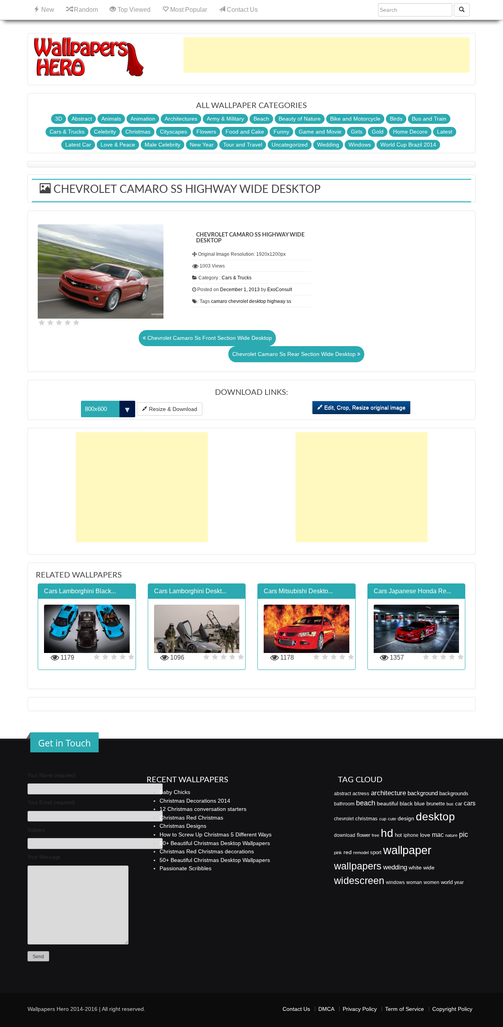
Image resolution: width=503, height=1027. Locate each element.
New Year (202, 144)
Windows (360, 144)
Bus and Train (429, 119)
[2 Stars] (50, 322)
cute (392, 818)
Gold (378, 131)
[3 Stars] (59, 322)
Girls (356, 131)
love (425, 835)
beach (365, 803)
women (431, 882)
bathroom (344, 804)
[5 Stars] (76, 322)
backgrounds (453, 793)
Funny (281, 131)
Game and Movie (320, 131)
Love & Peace (118, 144)
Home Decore (410, 131)
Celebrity (105, 131)
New (47, 9)
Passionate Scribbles (185, 868)
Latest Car (78, 144)
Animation (142, 119)
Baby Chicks (175, 792)
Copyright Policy (452, 1009)
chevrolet (238, 301)
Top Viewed (133, 9)
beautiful (387, 803)
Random (85, 9)
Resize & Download (172, 409)
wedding (395, 867)
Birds (396, 119)
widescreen (359, 880)
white (415, 867)
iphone (411, 835)
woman (414, 882)
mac (438, 834)
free (375, 835)
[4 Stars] (68, 322)
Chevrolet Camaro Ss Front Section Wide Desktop (209, 338)
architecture (388, 793)
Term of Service (404, 1009)
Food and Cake (245, 131)
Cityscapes (173, 131)
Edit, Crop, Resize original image (364, 407)
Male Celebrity (162, 144)
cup (382, 818)
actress (360, 793)
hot (398, 835)
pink (338, 852)
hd (387, 833)
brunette (435, 804)
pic (463, 834)
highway (276, 301)
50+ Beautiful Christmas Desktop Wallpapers (215, 843)
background (423, 793)
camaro (219, 301)
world (447, 882)
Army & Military (225, 119)
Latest (444, 131)
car (458, 804)
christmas (366, 819)
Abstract (82, 119)
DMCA (326, 1009)
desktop (257, 301)
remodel (361, 852)
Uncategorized (290, 144)
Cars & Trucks (67, 131)
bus (449, 803)
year (459, 882)
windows (395, 882)
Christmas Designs (183, 826)
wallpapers (358, 866)
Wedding (328, 144)
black (406, 803)
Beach (261, 119)
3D (58, 119)
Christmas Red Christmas (191, 817)
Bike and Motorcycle (355, 119)
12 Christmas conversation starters (203, 809)
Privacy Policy (360, 1009)
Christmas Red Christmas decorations (207, 851)
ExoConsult (279, 289)
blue (419, 803)
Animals (111, 119)
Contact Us (241, 9)
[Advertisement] (327, 55)
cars (469, 803)
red (347, 852)
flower (363, 835)
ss (288, 301)
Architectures (181, 119)
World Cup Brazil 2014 (408, 144)
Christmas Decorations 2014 (195, 801)
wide (429, 867)
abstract (342, 793)
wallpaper (407, 850)
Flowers (206, 131)
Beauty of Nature (300, 119)
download (344, 835)
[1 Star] (42, 322)
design (406, 818)
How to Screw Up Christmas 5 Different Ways (216, 834)
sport (376, 852)
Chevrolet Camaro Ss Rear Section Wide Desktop (294, 354)
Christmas (138, 131)
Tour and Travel (242, 144)
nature (451, 835)
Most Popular (188, 9)
